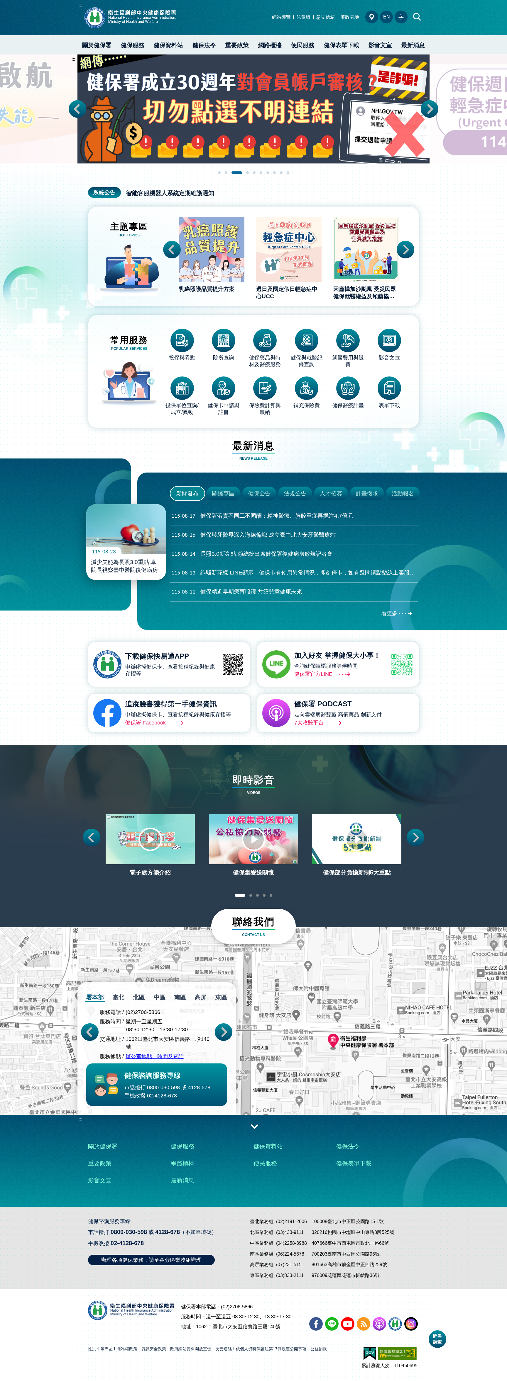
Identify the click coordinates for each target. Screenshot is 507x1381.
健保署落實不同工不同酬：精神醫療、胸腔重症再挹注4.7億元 (262, 516)
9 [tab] (281, 172)
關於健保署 (96, 45)
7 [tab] (267, 172)
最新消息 (413, 45)
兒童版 (303, 17)
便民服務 (303, 45)
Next (429, 109)
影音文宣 (380, 45)
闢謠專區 (223, 493)
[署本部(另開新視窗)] (253, 1059)
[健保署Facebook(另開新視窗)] (316, 1324)
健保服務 (132, 45)
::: (80, 4)
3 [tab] (236, 172)
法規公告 (295, 493)
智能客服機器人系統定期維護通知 (170, 193)
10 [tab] (288, 172)
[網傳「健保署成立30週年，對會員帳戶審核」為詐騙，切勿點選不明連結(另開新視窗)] (253, 108)
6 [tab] (261, 172)
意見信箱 (325, 17)
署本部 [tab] (95, 997)
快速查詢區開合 (417, 17)
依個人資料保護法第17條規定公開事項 (271, 1349)
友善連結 (223, 1349)
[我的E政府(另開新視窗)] (370, 1353)
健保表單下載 (341, 45)
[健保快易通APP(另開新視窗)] (395, 1324)
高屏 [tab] (201, 997)
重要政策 (237, 45)
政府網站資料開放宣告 (190, 1349)
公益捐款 (318, 1349)
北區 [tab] (139, 997)
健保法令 (204, 45)
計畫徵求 (367, 493)
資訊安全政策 (153, 1349)
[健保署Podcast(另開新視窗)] (379, 1324)
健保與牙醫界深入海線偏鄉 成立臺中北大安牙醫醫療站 (253, 535)
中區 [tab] (159, 997)
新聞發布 (187, 493)
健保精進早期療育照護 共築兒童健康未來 (236, 592)
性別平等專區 (100, 1349)
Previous (77, 109)
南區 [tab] (180, 997)
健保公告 (259, 493)
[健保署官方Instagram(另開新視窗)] (411, 1324)
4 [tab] (247, 172)
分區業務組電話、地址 (371, 17)
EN (386, 16)
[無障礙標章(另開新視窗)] (397, 1353)
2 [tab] (226, 172)
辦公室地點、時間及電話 (155, 1056)
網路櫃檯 (270, 45)
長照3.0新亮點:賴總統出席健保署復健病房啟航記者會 (251, 554)
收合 (254, 1126)
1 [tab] (219, 172)
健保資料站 (168, 45)
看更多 (389, 613)
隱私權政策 (127, 1349)
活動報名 (403, 493)
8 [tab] (274, 172)
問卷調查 (437, 1339)
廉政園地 (349, 17)
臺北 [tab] (118, 997)
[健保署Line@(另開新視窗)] (332, 1324)
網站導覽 (281, 17)
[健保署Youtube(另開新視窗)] (347, 1324)
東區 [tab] (221, 997)
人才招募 (331, 493)
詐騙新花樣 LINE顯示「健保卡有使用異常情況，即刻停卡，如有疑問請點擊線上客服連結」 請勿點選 (294, 573)
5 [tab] (254, 172)
